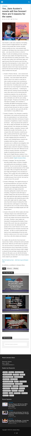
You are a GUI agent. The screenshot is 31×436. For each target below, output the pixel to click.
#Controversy (19, 383)
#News (11, 372)
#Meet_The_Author (8, 376)
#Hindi (11, 393)
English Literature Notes (20, 158)
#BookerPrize (17, 393)
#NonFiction (14, 379)
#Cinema (5, 393)
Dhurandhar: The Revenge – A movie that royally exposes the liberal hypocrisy (15, 322)
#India (5, 372)
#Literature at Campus (8, 383)
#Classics (9, 268)
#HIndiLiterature (23, 386)
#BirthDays (6, 395)
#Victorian (21, 390)
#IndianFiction (19, 372)
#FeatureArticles (7, 386)
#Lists (16, 381)
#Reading (16, 268)
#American (15, 390)
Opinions (4, 6)
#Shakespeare (14, 388)
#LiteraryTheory (7, 390)
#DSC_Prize (24, 393)
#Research (6, 379)
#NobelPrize (6, 388)
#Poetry (22, 374)
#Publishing (23, 381)
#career (11, 395)
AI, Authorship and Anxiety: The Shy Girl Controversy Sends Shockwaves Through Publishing (15, 303)
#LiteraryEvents (18, 376)
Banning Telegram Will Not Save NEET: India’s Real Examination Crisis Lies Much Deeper (15, 284)
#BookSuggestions (8, 381)
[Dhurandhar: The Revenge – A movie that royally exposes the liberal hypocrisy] (5, 420)
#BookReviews (7, 374)
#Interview (22, 388)
